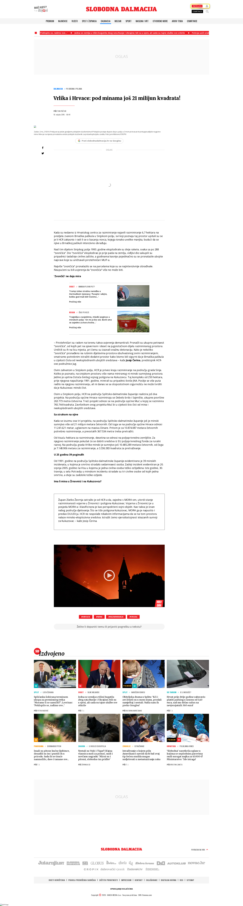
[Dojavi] (41, 9)
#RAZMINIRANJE (115, 617)
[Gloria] (122, 863)
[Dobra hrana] (145, 863)
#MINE (99, 617)
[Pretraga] (207, 11)
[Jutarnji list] (51, 863)
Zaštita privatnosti (108, 880)
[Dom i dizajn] (160, 863)
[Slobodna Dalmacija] (121, 9)
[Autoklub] (176, 863)
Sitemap (190, 880)
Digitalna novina (168, 880)
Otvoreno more (160, 21)
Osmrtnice (192, 21)
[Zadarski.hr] (135, 869)
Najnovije (62, 21)
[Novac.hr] (196, 863)
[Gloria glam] (131, 863)
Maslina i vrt (142, 21)
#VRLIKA (133, 617)
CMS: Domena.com (145, 894)
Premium (50, 21)
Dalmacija (105, 21)
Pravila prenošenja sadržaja (82, 880)
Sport (128, 21)
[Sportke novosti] (85, 863)
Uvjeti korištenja (57, 880)
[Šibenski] (152, 869)
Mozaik (118, 21)
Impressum (126, 880)
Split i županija (89, 21)
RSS (181, 880)
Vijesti (75, 21)
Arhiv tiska (177, 21)
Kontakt (139, 880)
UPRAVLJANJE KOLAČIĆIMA (121, 889)
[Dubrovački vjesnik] (112, 869)
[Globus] (97, 863)
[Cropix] (91, 869)
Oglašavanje (152, 880)
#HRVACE (85, 617)
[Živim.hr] (111, 863)
